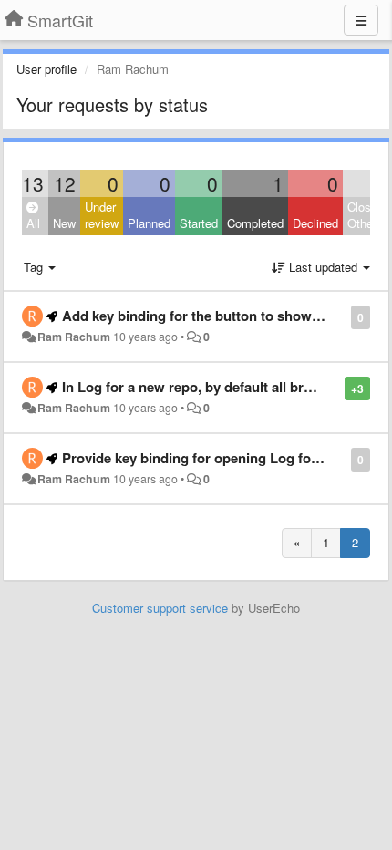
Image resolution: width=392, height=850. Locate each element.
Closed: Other (367, 215)
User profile (46, 69)
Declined (315, 223)
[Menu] (361, 20)
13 (33, 183)
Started (199, 223)
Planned (149, 223)
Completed (255, 223)
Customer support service (160, 608)
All (33, 223)
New (64, 223)
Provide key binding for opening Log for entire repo (225, 458)
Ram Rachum (73, 336)
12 (65, 183)
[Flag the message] (341, 316)
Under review (102, 215)
